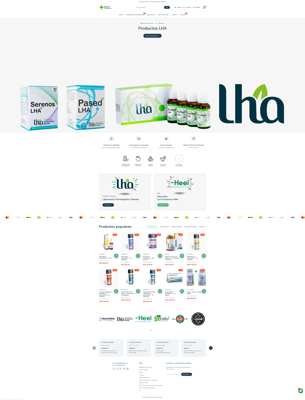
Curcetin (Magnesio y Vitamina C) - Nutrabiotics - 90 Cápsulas (105, 294)
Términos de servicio (144, 377)
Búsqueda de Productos (145, 367)
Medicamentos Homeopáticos (126, 165)
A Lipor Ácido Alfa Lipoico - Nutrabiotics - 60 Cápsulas (128, 293)
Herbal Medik (190, 289)
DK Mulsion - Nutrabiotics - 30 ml (105, 257)
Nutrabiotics (102, 254)
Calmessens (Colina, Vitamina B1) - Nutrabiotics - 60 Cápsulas (149, 294)
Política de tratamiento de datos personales (150, 385)
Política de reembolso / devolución (148, 380)
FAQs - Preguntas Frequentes (146, 388)
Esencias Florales (150, 165)
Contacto (141, 375)
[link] (152, 75)
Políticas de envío (143, 382)
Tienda (141, 372)
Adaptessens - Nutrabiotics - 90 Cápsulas (192, 258)
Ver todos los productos (179, 165)
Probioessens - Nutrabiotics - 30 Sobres (170, 293)
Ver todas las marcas (163, 165)
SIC (140, 390)
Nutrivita (167, 254)
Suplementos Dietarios (138, 165)
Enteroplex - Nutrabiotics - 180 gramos (148, 258)
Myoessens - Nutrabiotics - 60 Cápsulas (126, 258)
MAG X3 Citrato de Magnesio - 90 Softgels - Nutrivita (172, 258)
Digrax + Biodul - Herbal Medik (194, 292)
